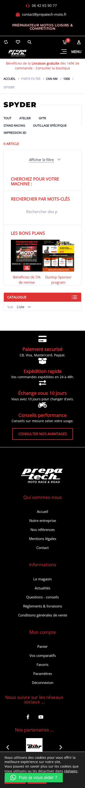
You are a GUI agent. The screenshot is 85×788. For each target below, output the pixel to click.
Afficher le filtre (41, 159)
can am (52, 78)
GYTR (42, 118)
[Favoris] (18, 42)
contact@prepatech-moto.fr (44, 14)
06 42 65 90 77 (44, 5)
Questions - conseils (42, 597)
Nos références (42, 529)
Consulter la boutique (53, 68)
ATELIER (25, 118)
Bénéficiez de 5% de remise (26, 279)
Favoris (42, 664)
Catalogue (16, 297)
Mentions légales (42, 538)
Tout (7, 118)
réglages (70, 771)
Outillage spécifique (50, 125)
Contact (42, 547)
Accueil (10, 78)
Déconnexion (42, 682)
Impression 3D (15, 132)
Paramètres (42, 673)
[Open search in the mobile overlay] (42, 212)
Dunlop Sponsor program (58, 279)
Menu (76, 51)
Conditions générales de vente (42, 615)
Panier (42, 646)
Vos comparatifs (43, 655)
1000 (66, 78)
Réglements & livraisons (42, 606)
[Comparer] (6, 42)
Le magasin (42, 579)
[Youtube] (40, 717)
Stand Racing (14, 125)
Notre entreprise (42, 520)
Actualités (42, 588)
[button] (8, 747)
